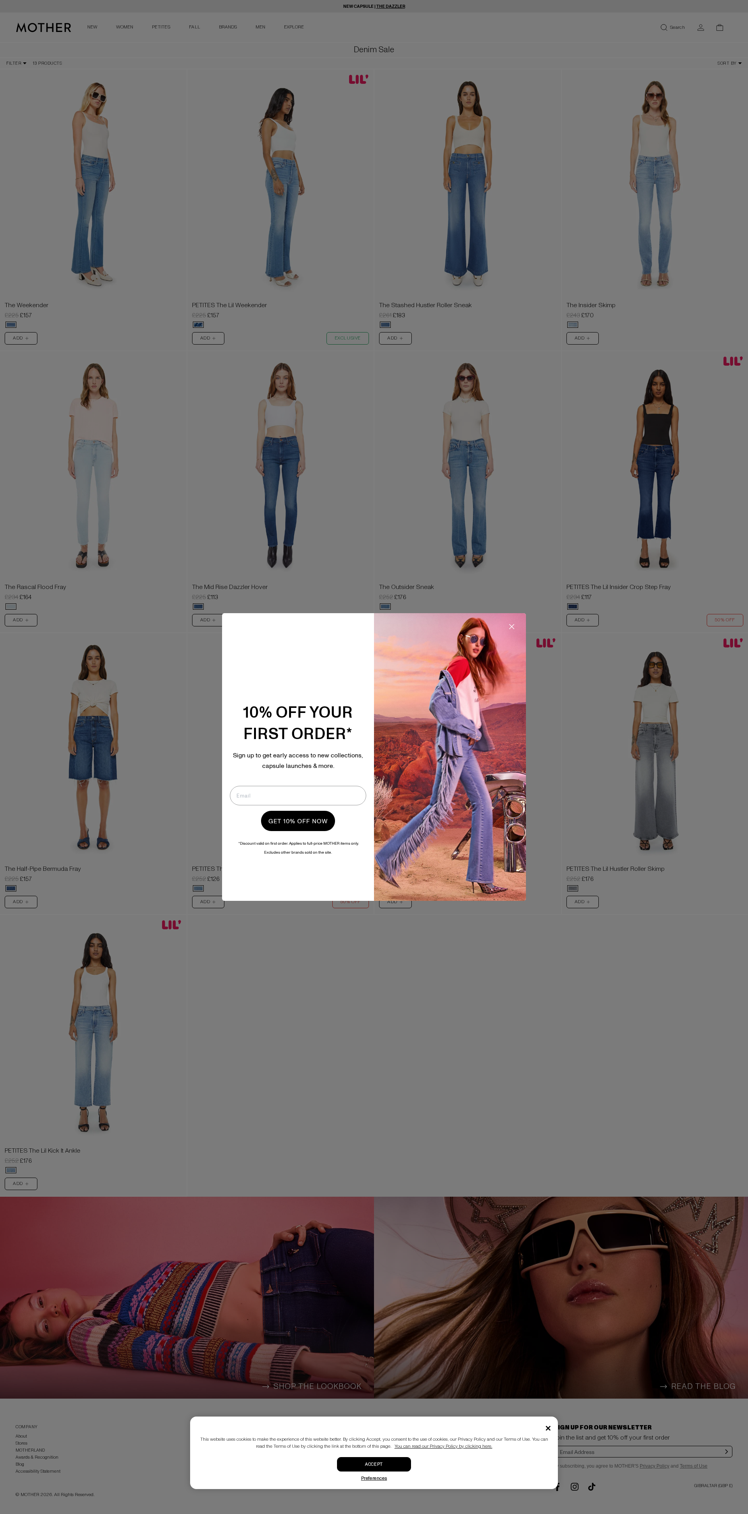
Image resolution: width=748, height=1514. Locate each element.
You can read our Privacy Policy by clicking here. (443, 1446)
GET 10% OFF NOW (298, 821)
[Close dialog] (511, 626)
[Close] (548, 1428)
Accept (374, 1464)
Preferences (374, 1478)
